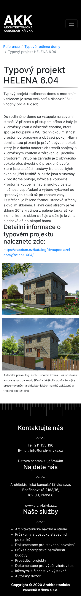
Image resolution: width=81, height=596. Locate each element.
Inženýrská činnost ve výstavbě (41, 571)
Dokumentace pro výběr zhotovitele (44, 565)
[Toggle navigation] (71, 23)
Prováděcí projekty (30, 560)
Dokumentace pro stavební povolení (45, 545)
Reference (11, 46)
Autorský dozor (28, 576)
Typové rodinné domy (42, 46)
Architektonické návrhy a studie (41, 529)
